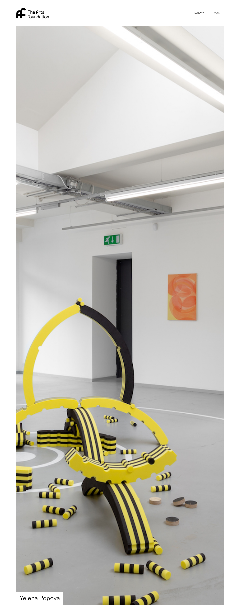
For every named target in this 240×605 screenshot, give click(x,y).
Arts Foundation (32, 13)
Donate (199, 13)
